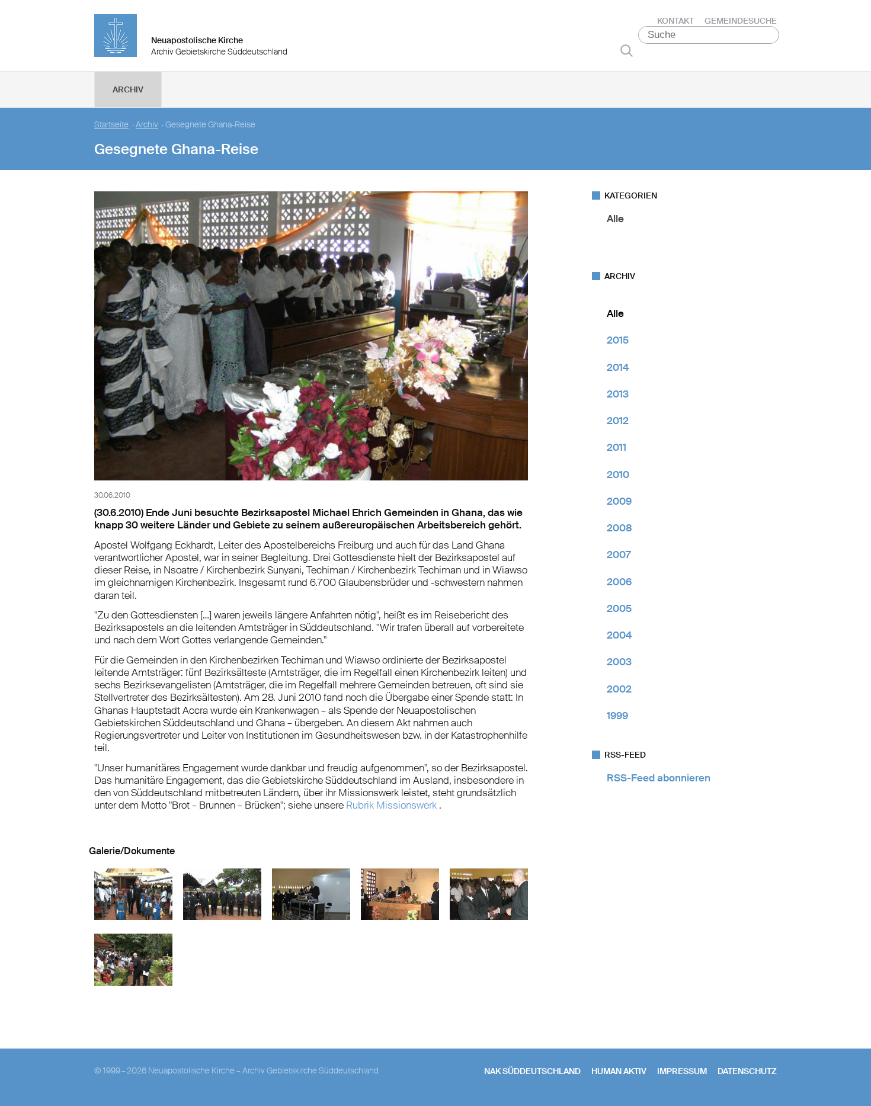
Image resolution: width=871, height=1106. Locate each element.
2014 (618, 367)
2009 (619, 501)
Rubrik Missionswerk (392, 805)
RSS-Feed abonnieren (658, 777)
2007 (618, 554)
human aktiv (618, 1071)
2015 (618, 340)
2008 (619, 527)
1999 (617, 715)
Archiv (128, 89)
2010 (618, 474)
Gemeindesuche (741, 20)
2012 (618, 420)
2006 (619, 581)
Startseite (111, 125)
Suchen (626, 50)
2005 (619, 608)
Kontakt (675, 20)
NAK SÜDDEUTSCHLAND (532, 1071)
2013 (618, 393)
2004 (619, 635)
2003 (619, 661)
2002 (619, 688)
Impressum (682, 1071)
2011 (616, 447)
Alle (615, 218)
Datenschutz (747, 1071)
